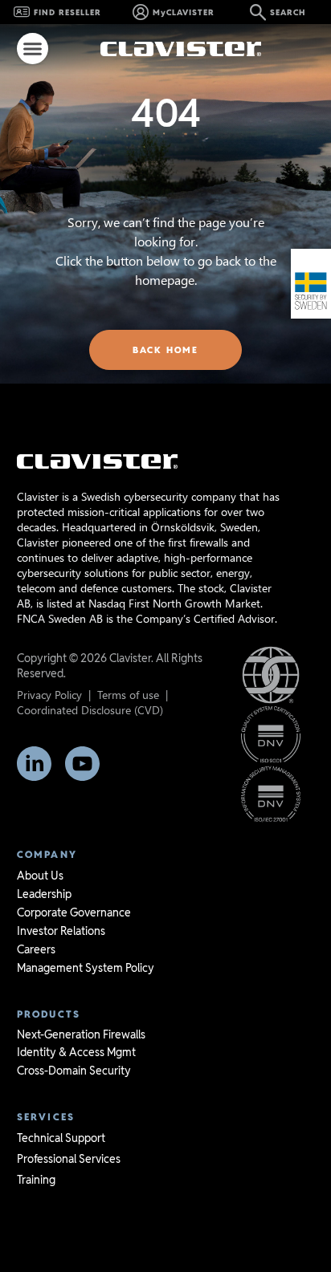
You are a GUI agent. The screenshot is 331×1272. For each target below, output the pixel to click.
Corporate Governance (74, 912)
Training (36, 1179)
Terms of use (128, 694)
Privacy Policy (49, 694)
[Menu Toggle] (32, 48)
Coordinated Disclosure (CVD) (90, 709)
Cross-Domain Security (74, 1070)
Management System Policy (85, 968)
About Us (40, 875)
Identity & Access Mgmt (76, 1052)
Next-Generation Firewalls (81, 1034)
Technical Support (61, 1138)
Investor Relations (61, 931)
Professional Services (69, 1159)
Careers (36, 949)
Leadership (44, 894)
